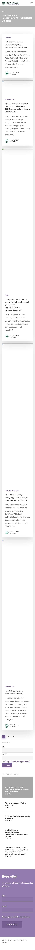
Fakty (6, 295)
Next (13, 737)
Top (13, 99)
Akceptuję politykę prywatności (17, 762)
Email (4, 754)
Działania (8, 37)
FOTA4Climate (14, 72)
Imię (3, 747)
